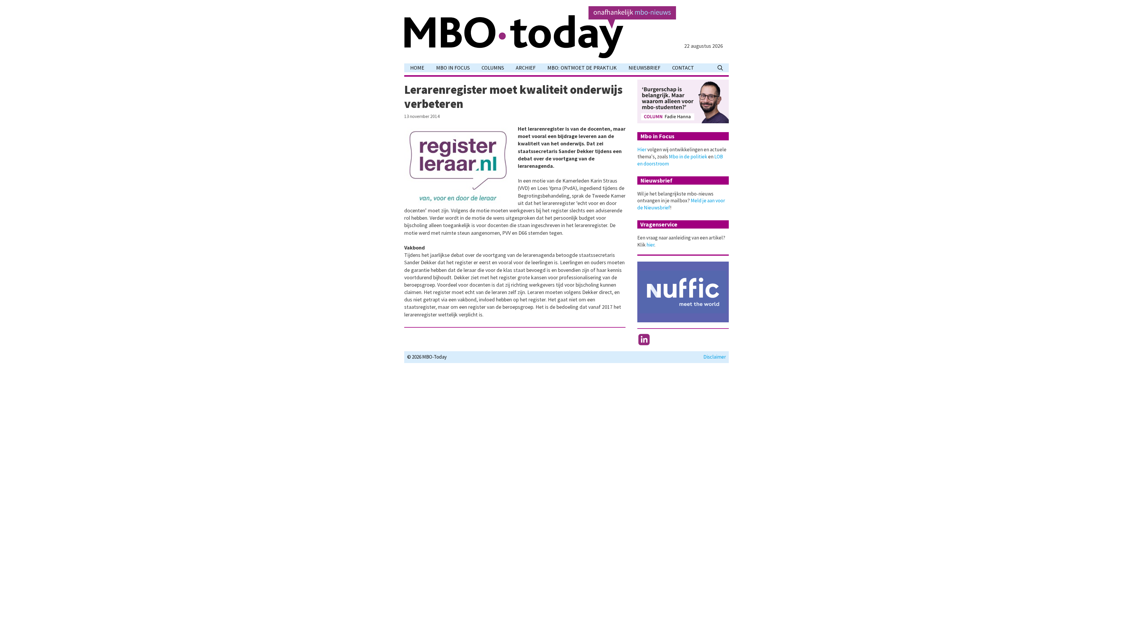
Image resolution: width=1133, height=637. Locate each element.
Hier (641, 149)
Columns (493, 67)
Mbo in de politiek (688, 156)
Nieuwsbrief (644, 67)
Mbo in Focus (453, 67)
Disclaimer (714, 357)
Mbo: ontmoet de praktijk (582, 67)
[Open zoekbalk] (720, 67)
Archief (526, 67)
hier (650, 245)
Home (417, 67)
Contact (683, 67)
